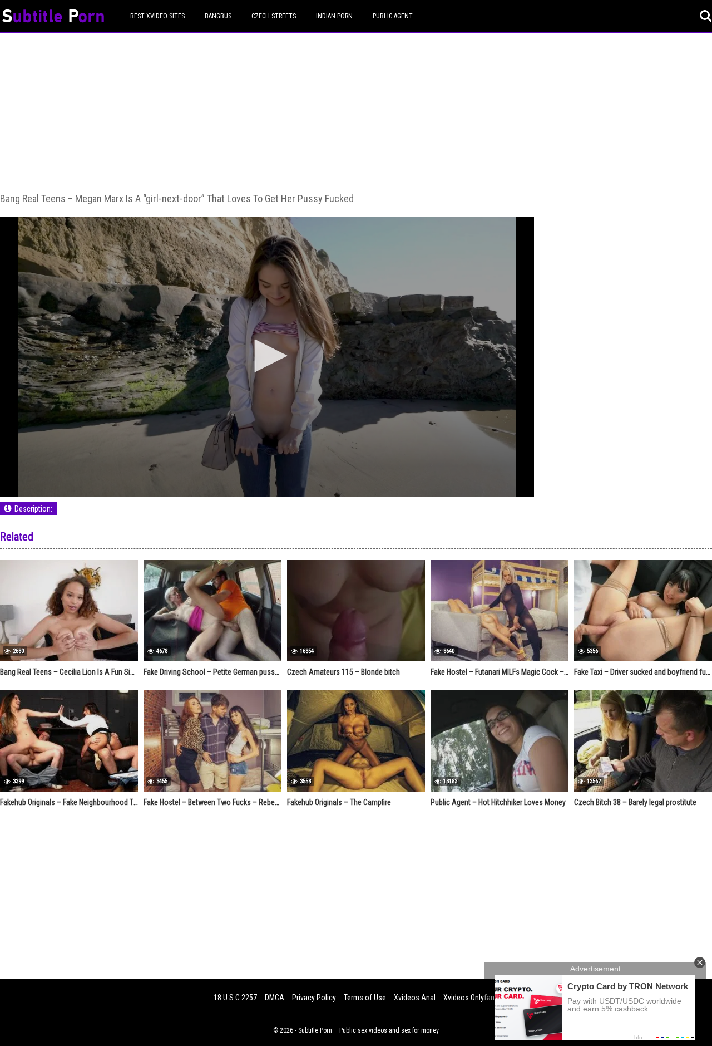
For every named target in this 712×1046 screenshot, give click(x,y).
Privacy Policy (314, 997)
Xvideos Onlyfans (470, 997)
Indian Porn (334, 16)
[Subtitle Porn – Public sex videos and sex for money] (53, 17)
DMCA (274, 997)
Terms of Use (365, 997)
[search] (706, 16)
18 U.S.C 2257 (235, 997)
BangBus (218, 16)
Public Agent (393, 16)
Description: (33, 508)
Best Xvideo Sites (157, 16)
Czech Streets (273, 16)
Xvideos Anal (415, 997)
